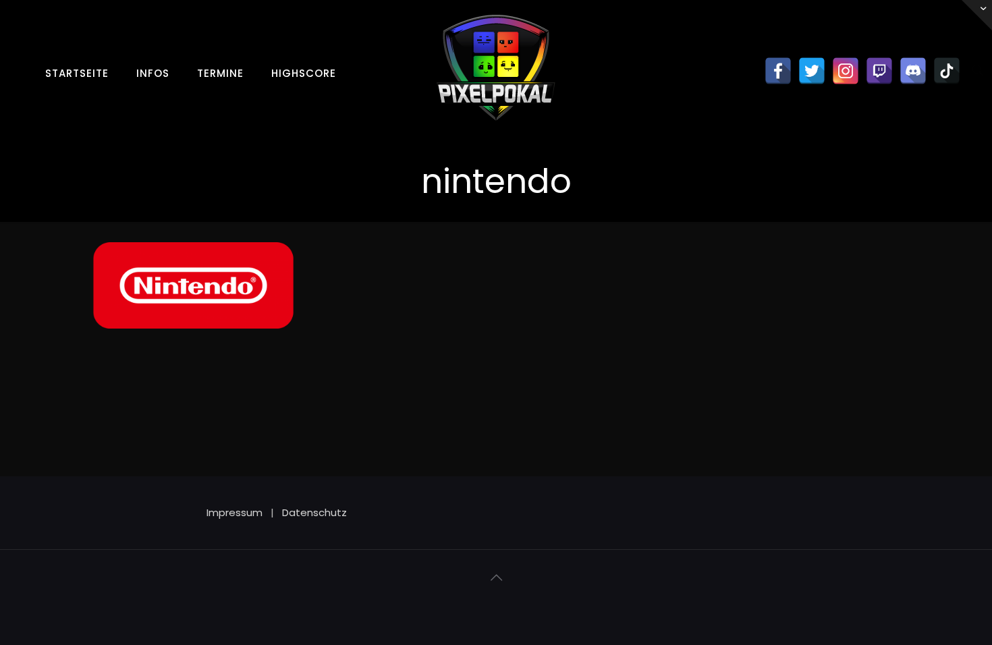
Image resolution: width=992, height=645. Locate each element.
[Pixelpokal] (496, 131)
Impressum (234, 512)
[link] (153, 96)
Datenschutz (314, 512)
